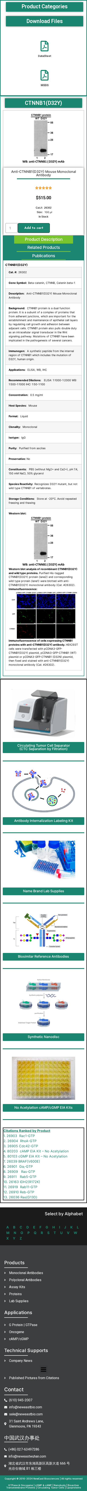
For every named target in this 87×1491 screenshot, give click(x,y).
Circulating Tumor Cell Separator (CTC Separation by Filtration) (43, 747)
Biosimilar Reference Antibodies (43, 956)
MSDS (45, 85)
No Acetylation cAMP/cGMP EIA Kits (43, 1107)
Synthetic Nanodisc (43, 1037)
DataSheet (44, 56)
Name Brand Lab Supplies (43, 891)
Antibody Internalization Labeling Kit (43, 820)
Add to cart (33, 228)
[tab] (43, 239)
